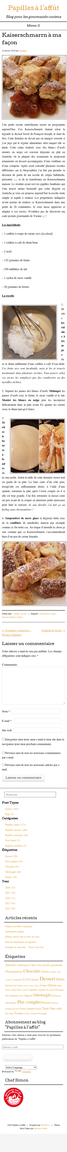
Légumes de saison (46, 989)
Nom (6, 711)
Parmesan (56, 995)
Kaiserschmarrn (8, 617)
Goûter (43, 985)
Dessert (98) (11, 856)
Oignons (28, 995)
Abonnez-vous (18, 1057)
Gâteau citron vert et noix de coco (22, 936)
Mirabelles (14, 995)
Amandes (11, 965)
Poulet (23, 1008)
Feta (14, 985)
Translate (26, 1071)
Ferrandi (8, 985)
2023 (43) (10, 903)
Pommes (54, 1002)
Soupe (39, 1008)
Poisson (45, 1002)
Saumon (31, 1008)
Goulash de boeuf (53, 630)
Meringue (59, 989)
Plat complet (29, 1002)
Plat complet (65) (14, 861)
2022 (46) (10, 908)
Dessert (47, 978)
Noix (21, 995)
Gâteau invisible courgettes (18, 926)
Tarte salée (56, 1008)
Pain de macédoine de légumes (20, 942)
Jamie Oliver (16, 989)
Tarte (45, 1008)
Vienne (19, 617)
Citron (45, 971)
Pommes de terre (12, 1008)
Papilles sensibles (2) (15, 845)
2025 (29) (10, 892)
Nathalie (23, 50)
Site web (7, 730)
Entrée (60, 979)
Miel (7, 995)
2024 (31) (10, 898)
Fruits (26, 985)
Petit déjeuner (11, 1002)
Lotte (25, 989)
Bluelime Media (40, 1128)
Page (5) (9, 814)
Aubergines (23, 965)
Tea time (9, 1013)
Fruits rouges (34, 985)
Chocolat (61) (12, 866)
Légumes (33, 989)
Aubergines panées (14, 931)
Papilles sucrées (20, 613)
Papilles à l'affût (33, 9)
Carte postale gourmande (49, 965)
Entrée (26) (11, 877)
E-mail (7, 721)
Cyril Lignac (31, 979)
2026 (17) (10, 887)
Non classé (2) (12, 840)
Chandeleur (44, 613)
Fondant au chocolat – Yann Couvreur (24, 947)
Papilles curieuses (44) (16, 835)
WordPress (45, 1124)
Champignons (14, 971)
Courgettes (17, 979)
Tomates (19, 1013)
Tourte (27, 1013)
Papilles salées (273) (15, 824)
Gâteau (52, 985)
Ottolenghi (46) (13, 872)
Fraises (20, 985)
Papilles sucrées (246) (16, 830)
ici (15, 179)
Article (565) (12, 809)
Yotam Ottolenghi (38, 1013)
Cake (32, 965)
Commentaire (9, 664)
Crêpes (53, 613)
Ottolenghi (42, 995)
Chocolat (31, 971)
